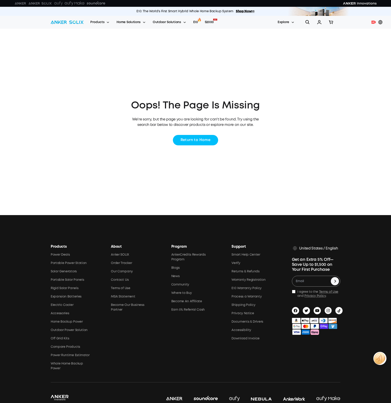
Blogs (175, 267)
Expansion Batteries (66, 296)
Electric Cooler (62, 305)
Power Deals (60, 254)
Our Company (122, 271)
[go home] (67, 22)
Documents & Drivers (247, 321)
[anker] (168, 399)
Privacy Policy (315, 296)
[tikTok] (339, 310)
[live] (374, 22)
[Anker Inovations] (20, 3)
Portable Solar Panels (67, 279)
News (175, 276)
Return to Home (196, 140)
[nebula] (256, 399)
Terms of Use (120, 288)
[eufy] (229, 399)
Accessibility (241, 330)
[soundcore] (200, 399)
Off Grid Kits (60, 338)
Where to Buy (181, 293)
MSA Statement (123, 296)
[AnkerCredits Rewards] (379, 358)
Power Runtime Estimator (70, 355)
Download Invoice (245, 338)
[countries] (380, 22)
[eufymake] (322, 399)
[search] (307, 22)
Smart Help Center (245, 254)
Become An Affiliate (186, 301)
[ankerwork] (288, 399)
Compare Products (65, 346)
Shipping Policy (243, 305)
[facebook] (295, 310)
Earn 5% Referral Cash (188, 309)
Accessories (60, 313)
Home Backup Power (67, 321)
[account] (319, 22)
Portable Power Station (69, 263)
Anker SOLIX (120, 254)
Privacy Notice (242, 313)
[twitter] (306, 310)
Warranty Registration (248, 279)
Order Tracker (121, 263)
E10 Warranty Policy (246, 288)
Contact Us (120, 279)
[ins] (328, 310)
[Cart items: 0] (331, 22)
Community (180, 284)
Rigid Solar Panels (64, 288)
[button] (319, 22)
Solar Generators (64, 271)
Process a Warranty (246, 296)
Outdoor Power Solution (69, 330)
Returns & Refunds (245, 271)
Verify (235, 263)
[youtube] (317, 310)
